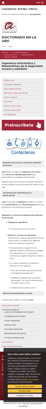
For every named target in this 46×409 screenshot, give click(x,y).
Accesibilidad (23, 406)
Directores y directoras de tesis (16, 93)
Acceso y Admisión (11, 97)
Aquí (4, 172)
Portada (5, 52)
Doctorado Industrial (13, 329)
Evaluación (8, 102)
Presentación (9, 80)
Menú (38, 2)
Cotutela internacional (14, 338)
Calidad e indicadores (12, 110)
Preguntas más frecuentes (15, 333)
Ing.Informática (27, 55)
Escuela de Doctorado (10, 306)
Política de (36, 403)
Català (4, 46)
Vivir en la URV (10, 325)
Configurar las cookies (25, 395)
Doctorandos (7, 342)
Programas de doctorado (14, 316)
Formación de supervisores (12, 346)
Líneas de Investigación (12, 89)
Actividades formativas (12, 85)
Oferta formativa (11, 55)
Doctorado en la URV (19, 39)
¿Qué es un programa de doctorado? (19, 312)
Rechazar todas (25, 391)
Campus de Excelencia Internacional (21, 14)
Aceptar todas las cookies (24, 386)
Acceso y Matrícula (12, 321)
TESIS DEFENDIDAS (10, 115)
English (10, 46)
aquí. (31, 300)
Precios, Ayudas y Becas (12, 106)
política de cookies (30, 379)
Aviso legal (25, 403)
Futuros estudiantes (20, 52)
